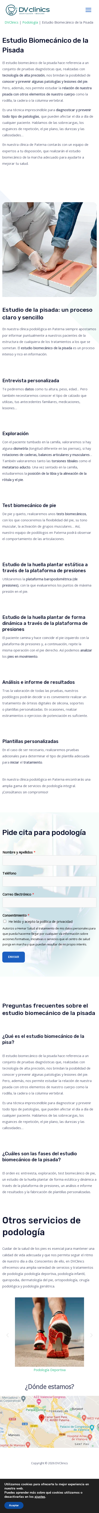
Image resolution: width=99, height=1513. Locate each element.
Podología (30, 22)
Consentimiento (16, 915)
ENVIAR (13, 957)
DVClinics (11, 22)
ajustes (40, 1497)
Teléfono (9, 873)
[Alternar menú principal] (88, 10)
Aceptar (14, 1505)
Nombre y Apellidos (19, 852)
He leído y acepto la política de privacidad (41, 921)
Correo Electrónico (18, 894)
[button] (7, 1335)
